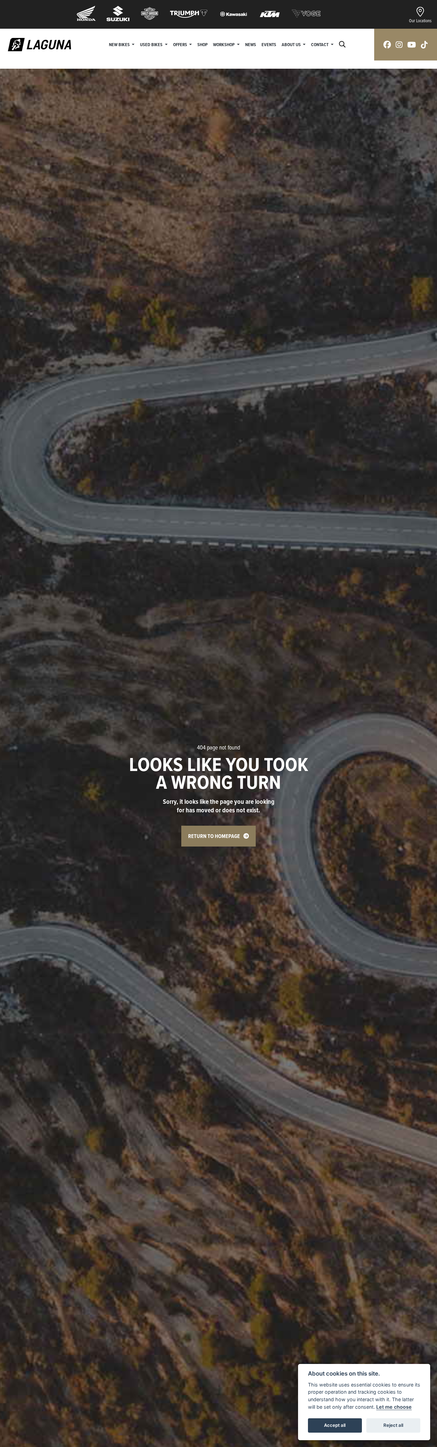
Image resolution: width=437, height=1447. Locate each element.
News (250, 44)
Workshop (224, 44)
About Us (292, 44)
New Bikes (120, 44)
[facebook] (387, 45)
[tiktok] (424, 45)
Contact (320, 44)
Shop (202, 44)
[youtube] (411, 45)
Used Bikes (152, 44)
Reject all (393, 1425)
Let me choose (394, 1407)
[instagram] (399, 45)
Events (269, 44)
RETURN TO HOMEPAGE (214, 836)
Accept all (335, 1425)
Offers (180, 44)
